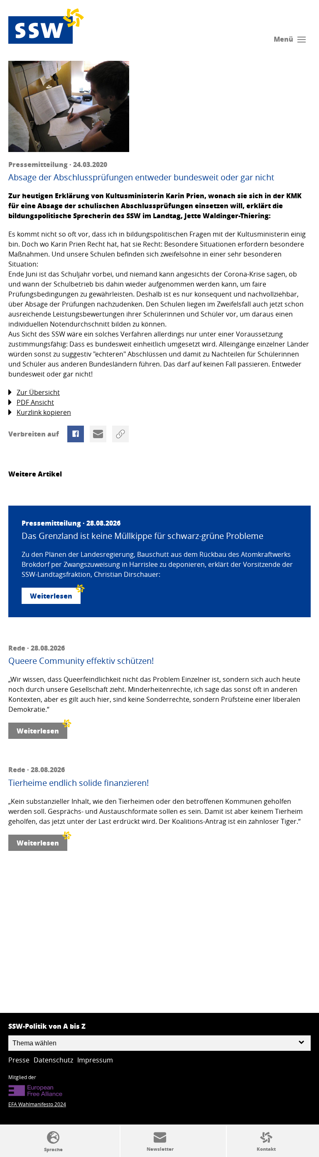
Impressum (95, 1060)
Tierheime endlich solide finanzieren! (78, 783)
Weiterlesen (51, 596)
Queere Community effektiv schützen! (81, 661)
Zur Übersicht (38, 392)
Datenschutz (53, 1060)
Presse (18, 1060)
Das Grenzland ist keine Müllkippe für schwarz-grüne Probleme (142, 536)
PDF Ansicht (35, 402)
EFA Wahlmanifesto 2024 (37, 1104)
